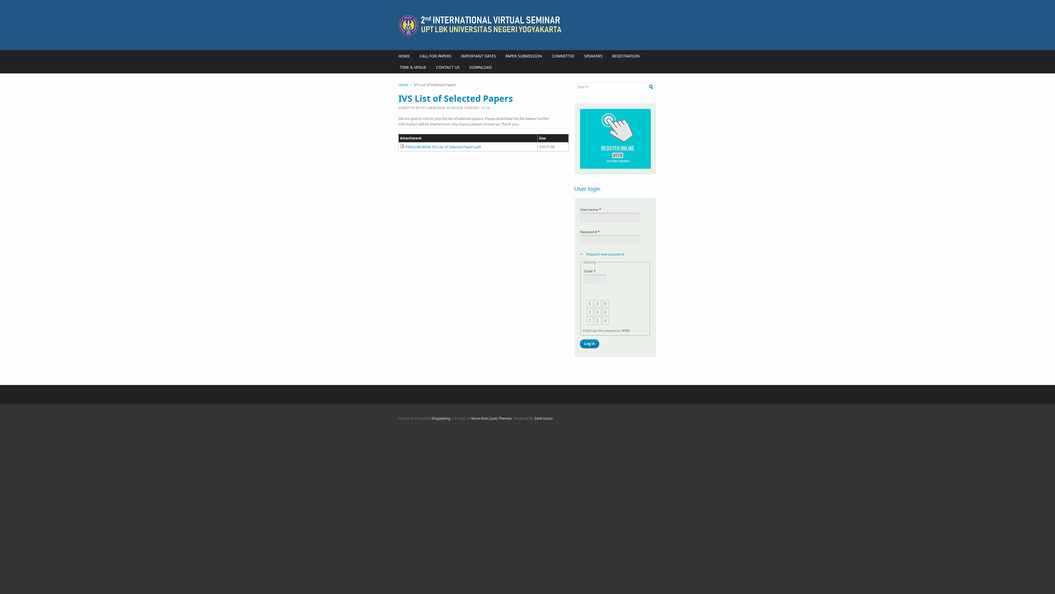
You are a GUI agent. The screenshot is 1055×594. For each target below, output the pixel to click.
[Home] (483, 25)
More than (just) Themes (491, 418)
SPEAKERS (593, 56)
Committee (563, 56)
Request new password (605, 254)
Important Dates (478, 56)
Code (590, 271)
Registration (626, 56)
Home (404, 56)
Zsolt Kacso (543, 418)
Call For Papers (435, 56)
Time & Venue (413, 67)
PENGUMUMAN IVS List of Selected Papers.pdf (443, 146)
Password (589, 231)
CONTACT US (448, 67)
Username (590, 209)
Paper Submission (524, 56)
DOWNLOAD (480, 67)
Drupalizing (441, 418)
